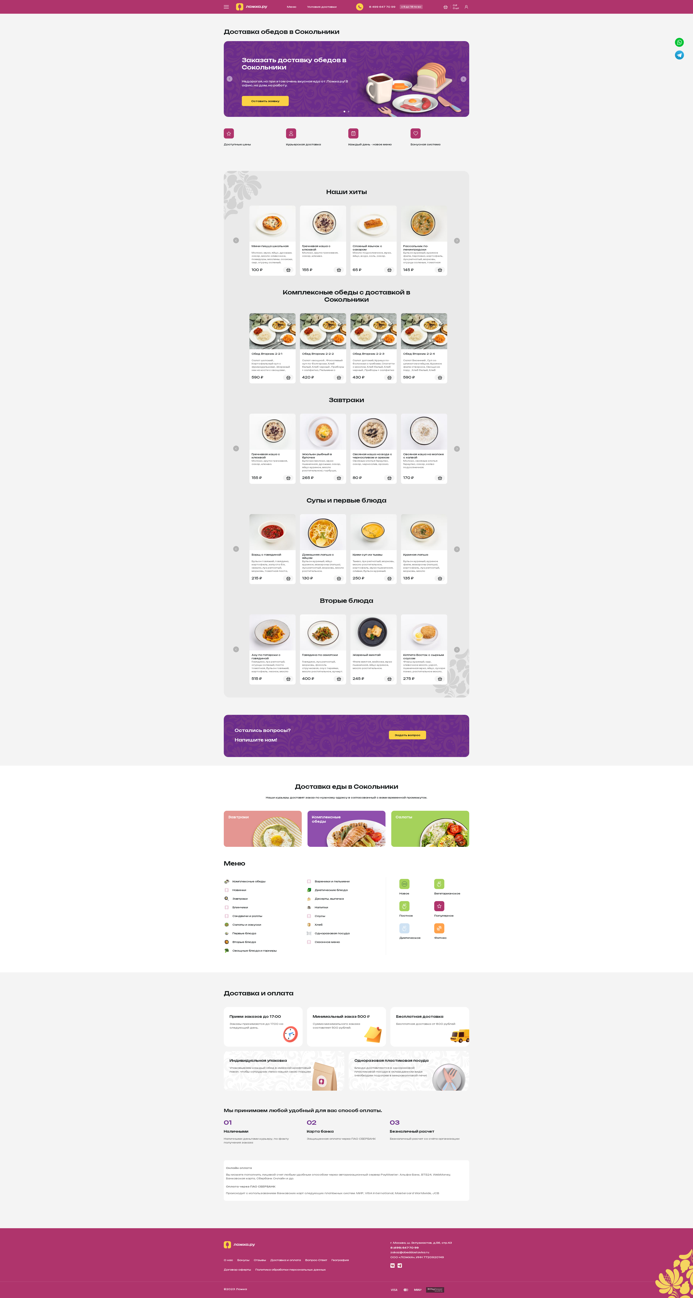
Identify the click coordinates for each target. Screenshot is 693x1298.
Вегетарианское (447, 893)
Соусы (320, 916)
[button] (344, 111)
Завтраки (238, 817)
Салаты (404, 817)
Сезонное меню (327, 941)
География (340, 1260)
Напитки (321, 907)
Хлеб (318, 924)
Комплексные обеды (326, 819)
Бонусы (243, 1260)
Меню (291, 6)
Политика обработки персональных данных (290, 1269)
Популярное (444, 915)
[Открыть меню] (226, 7)
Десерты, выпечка (329, 898)
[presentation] (230, 79)
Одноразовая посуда (332, 933)
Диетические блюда (331, 890)
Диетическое (409, 937)
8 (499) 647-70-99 (404, 1247)
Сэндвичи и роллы (247, 916)
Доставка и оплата (285, 1260)
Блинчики (240, 907)
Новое (404, 893)
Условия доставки (322, 6)
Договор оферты (237, 1269)
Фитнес (440, 937)
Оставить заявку (265, 101)
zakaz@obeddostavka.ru (409, 1252)
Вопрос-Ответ (316, 1260)
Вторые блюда (244, 941)
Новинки (239, 890)
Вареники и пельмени (332, 881)
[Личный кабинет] (466, 7)
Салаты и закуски (246, 924)
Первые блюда (244, 933)
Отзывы (260, 1260)
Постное (406, 915)
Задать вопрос (407, 735)
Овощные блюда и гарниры (254, 950)
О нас (228, 1260)
